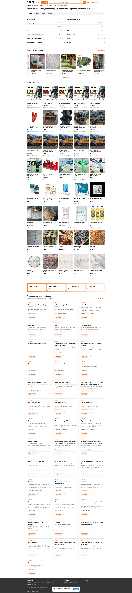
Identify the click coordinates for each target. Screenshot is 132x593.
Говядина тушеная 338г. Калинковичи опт (48, 247)
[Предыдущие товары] (27, 64)
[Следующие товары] (105, 64)
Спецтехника (30, 27)
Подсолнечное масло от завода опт (96, 223)
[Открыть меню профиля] (103, 2)
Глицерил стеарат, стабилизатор (78, 271)
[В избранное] (40, 102)
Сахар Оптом (30, 222)
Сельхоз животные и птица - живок (35, 34)
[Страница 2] (64, 77)
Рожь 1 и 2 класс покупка (36, 461)
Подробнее (32, 317)
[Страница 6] (68, 77)
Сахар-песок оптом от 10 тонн (37, 382)
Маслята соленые (33, 364)
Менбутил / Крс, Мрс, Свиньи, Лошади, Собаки (49, 199)
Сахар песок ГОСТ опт (64, 222)
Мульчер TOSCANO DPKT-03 (47, 174)
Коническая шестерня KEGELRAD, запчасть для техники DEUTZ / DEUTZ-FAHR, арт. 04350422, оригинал (49, 102)
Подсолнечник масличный (77, 247)
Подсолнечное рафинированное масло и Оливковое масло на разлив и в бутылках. (92, 443)
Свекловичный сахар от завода (80, 223)
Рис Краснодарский (34, 563)
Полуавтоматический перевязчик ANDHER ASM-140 (65, 344)
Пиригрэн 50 (58, 522)
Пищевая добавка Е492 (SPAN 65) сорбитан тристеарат (48, 271)
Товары (29, 5)
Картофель (31, 482)
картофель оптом (86, 325)
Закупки (42, 5)
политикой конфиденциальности (61, 590)
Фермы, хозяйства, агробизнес (34, 42)
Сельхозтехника (31, 19)
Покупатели (48, 5)
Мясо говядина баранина (62, 382)
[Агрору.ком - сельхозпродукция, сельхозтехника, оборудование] (33, 2)
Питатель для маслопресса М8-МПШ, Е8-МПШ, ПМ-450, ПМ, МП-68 (32, 126)
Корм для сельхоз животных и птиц (75, 27)
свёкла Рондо (85, 305)
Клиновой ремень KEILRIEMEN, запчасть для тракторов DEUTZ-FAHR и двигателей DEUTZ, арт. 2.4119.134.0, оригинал (80, 102)
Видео (65, 5)
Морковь (31, 325)
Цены (54, 5)
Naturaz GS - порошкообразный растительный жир (31, 271)
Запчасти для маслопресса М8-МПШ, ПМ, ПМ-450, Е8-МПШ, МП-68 (80, 126)
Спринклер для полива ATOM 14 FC (32, 174)
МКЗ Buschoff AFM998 (32, 150)
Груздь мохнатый (60, 364)
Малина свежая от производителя (65, 502)
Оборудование (70, 23)
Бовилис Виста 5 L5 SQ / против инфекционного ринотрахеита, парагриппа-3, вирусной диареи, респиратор (80, 199)
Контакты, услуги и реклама (70, 582)
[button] (84, 2)
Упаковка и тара (71, 34)
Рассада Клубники (47, 222)
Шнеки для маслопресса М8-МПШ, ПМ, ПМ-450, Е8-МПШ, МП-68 (64, 126)
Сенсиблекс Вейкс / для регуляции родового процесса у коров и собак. (96, 199)
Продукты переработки (33, 23)
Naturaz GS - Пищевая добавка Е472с (64, 271)
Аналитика (60, 5)
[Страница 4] (66, 77)
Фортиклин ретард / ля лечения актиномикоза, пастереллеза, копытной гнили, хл (33, 199)
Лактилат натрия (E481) (96, 270)
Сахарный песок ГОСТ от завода (33, 247)
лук (56, 325)
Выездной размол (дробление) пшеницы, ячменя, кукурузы (48, 150)
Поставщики (35, 5)
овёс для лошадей (33, 441)
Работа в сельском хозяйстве (34, 38)
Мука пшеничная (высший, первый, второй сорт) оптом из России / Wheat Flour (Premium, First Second (91, 504)
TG (92, 583)
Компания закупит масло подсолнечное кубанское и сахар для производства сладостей (66, 443)
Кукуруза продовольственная (95, 247)
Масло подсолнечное (87, 364)
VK (86, 583)
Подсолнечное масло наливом (37, 421)
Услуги (68, 38)
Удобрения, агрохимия (32, 30)
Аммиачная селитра (61, 402)
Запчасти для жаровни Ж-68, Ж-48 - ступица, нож (48, 126)
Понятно (76, 589)
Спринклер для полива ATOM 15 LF (80, 174)
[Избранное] (100, 2)
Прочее (69, 42)
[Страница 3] (65, 77)
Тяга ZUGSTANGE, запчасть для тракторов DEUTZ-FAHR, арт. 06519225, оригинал (33, 102)
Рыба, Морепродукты (72, 30)
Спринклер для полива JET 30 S (64, 174)
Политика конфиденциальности (41, 587)
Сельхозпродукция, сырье (73, 19)
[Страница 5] (67, 77)
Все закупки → (101, 298)
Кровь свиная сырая (61, 461)
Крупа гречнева (33, 542)
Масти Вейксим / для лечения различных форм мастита (64, 199)
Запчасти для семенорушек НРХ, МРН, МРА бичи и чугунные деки (96, 126)
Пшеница (61, 246)
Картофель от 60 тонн (87, 421)
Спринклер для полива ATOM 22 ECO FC (95, 174)
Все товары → (101, 50)
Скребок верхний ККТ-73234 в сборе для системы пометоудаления (92, 383)
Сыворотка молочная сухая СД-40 (38, 343)
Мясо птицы (84, 482)
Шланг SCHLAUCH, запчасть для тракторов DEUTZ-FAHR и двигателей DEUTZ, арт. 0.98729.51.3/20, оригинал (64, 102)
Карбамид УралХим (34, 402)
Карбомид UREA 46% (87, 402)
